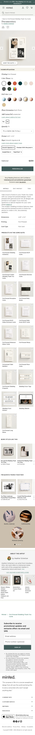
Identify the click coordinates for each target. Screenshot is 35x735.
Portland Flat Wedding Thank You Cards (24, 461)
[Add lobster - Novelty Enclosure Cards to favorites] (33, 576)
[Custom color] (14, 89)
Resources (6, 711)
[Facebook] (14, 721)
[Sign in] (22, 7)
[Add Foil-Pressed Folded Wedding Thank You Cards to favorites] (15, 259)
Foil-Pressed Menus (24, 342)
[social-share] (3, 27)
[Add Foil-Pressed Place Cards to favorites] (32, 349)
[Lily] (4, 83)
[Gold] (25, 99)
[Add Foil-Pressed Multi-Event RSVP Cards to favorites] (32, 305)
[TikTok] (19, 721)
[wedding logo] (9, 8)
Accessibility (30, 726)
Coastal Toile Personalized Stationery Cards (24, 496)
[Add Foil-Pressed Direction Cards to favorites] (32, 259)
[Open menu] (3, 7)
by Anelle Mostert (5, 499)
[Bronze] (14, 99)
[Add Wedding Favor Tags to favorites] (32, 371)
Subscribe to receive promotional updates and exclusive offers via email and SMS (16, 627)
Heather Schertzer (8, 23)
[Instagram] (21, 721)
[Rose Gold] (31, 99)
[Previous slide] (1, 48)
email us (9, 204)
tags (29, 188)
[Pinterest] (16, 721)
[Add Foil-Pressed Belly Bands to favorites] (32, 283)
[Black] (9, 99)
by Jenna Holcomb (22, 499)
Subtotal (5, 161)
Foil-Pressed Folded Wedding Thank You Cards (8, 276)
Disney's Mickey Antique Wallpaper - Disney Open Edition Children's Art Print (5, 592)
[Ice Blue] (4, 99)
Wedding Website (24, 408)
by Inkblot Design (5, 464)
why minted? (17, 188)
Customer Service (8, 702)
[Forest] (9, 89)
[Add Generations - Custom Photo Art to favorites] (21, 576)
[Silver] (20, 99)
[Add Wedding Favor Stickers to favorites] (15, 393)
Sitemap (23, 726)
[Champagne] (25, 83)
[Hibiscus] (14, 83)
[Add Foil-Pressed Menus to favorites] (32, 327)
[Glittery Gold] (4, 104)
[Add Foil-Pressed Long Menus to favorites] (15, 415)
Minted (4, 614)
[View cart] (31, 7)
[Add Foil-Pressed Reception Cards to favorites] (15, 283)
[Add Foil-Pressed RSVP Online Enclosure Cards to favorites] (15, 305)
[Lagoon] (20, 83)
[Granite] (4, 89)
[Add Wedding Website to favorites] (32, 393)
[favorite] (7, 27)
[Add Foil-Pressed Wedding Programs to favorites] (15, 371)
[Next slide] (33, 48)
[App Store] (8, 716)
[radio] (3, 121)
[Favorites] (27, 7)
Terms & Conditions (7, 726)
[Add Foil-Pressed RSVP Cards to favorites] (32, 237)
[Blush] (31, 83)
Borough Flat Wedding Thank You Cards (8, 461)
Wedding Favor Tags (25, 386)
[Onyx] (9, 83)
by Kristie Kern (21, 464)
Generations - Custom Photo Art (17, 588)
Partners (5, 706)
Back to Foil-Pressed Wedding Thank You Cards (17, 19)
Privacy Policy (16, 726)
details (6, 188)
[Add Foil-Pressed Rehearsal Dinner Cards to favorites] (15, 327)
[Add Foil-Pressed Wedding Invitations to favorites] (15, 237)
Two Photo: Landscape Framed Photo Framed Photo (8, 496)
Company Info (7, 697)
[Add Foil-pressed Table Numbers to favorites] (15, 349)
